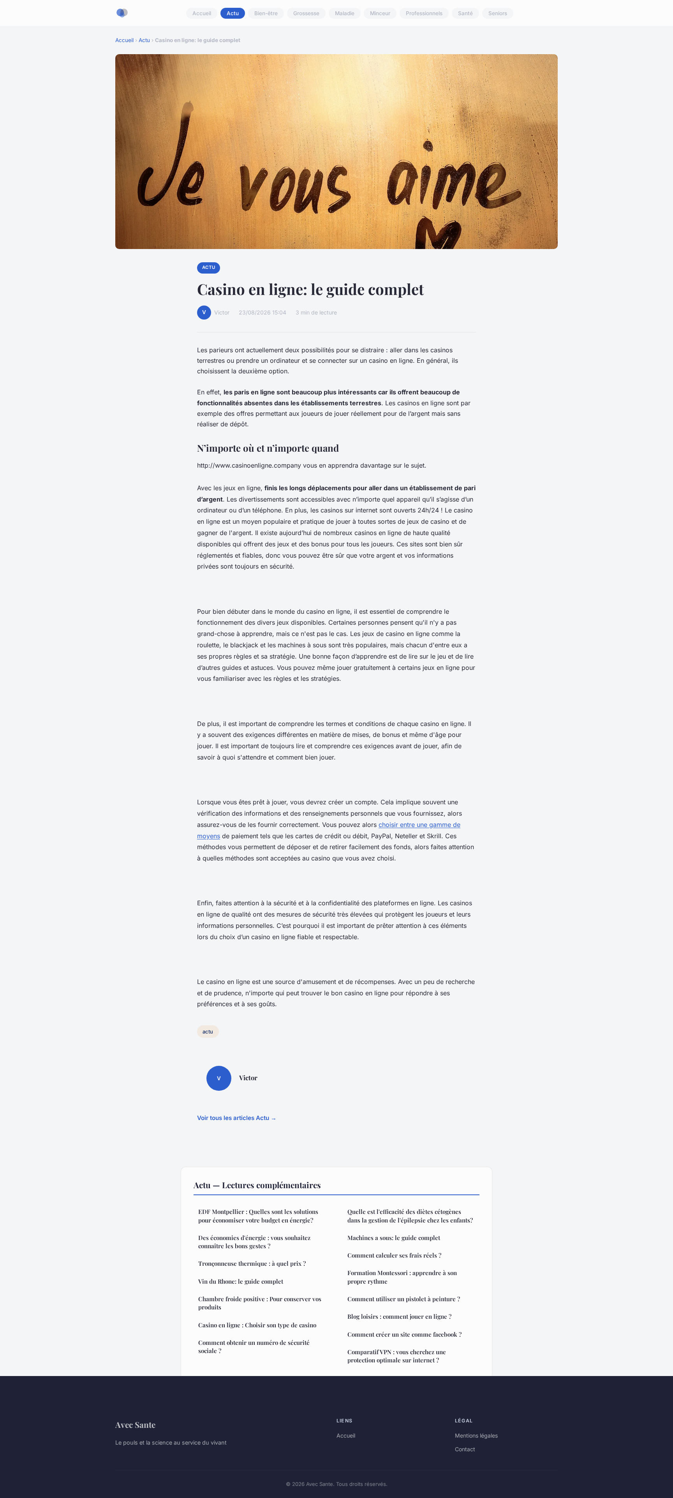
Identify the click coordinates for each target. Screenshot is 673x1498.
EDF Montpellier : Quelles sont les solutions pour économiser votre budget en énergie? (258, 1216)
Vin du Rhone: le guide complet (240, 1281)
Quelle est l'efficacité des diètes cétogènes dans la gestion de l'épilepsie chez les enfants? (410, 1216)
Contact (465, 1449)
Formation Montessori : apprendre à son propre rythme (402, 1277)
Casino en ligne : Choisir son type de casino (257, 1325)
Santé (465, 13)
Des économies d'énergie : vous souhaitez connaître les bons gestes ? (254, 1242)
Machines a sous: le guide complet (393, 1238)
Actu (233, 13)
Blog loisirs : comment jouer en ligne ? (399, 1316)
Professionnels (424, 13)
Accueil (201, 13)
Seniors (497, 13)
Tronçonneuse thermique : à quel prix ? (252, 1263)
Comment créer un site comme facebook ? (404, 1334)
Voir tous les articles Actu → (237, 1118)
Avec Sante (135, 1424)
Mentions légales (476, 1435)
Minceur (380, 13)
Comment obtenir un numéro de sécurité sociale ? (254, 1347)
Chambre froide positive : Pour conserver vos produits (259, 1303)
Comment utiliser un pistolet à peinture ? (403, 1299)
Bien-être (266, 13)
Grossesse (306, 13)
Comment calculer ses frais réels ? (394, 1255)
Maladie (344, 13)
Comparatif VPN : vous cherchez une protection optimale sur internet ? (396, 1356)
